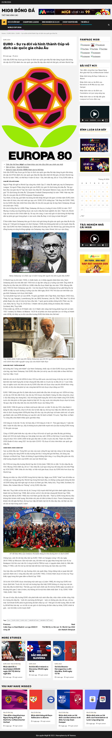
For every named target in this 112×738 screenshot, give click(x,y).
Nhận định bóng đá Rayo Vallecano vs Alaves (41, 716)
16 (107, 196)
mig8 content (18, 677)
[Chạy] (83, 120)
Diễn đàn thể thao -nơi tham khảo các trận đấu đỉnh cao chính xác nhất (34, 164)
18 (86, 201)
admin (16, 56)
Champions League (31, 22)
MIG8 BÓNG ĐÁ (18, 10)
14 (99, 196)
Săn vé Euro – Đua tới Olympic (17, 167)
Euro (9, 620)
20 (95, 201)
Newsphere (60, 735)
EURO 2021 (24, 620)
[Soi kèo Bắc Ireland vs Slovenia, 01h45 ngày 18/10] (39, 651)
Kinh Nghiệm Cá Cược (51, 22)
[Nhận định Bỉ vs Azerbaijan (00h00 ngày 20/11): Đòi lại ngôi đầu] (13, 651)
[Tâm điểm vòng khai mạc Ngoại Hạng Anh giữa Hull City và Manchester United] (14, 699)
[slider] (93, 120)
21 (99, 201)
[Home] (4, 22)
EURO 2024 (6, 40)
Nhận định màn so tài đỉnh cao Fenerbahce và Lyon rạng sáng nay (97, 717)
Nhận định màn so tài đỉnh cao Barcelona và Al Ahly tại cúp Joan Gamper (92, 84)
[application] (94, 114)
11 (86, 196)
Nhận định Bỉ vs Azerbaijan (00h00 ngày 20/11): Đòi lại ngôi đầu (11, 670)
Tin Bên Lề (85, 22)
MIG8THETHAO (34, 620)
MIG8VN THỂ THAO (46, 620)
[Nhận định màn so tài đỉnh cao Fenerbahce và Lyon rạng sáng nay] (97, 699)
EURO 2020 (15, 620)
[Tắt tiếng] (103, 120)
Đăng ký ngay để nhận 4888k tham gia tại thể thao (25, 170)
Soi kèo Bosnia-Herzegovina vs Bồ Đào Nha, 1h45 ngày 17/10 (63, 670)
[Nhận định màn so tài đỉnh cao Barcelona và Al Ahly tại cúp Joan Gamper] (70, 699)
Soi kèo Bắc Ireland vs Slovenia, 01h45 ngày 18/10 (38, 669)
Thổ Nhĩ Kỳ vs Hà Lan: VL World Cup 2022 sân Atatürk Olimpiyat (58, 627)
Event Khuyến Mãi (70, 22)
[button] (94, 114)
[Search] (108, 25)
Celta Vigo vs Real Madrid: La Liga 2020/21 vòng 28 (20, 627)
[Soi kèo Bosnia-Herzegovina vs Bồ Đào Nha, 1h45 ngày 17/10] (65, 651)
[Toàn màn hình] (106, 120)
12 (90, 196)
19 (90, 201)
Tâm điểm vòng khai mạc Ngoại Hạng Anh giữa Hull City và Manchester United (14, 718)
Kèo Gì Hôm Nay (14, 22)
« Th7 (82, 216)
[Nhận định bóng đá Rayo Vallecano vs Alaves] (42, 699)
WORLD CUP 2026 (14, 27)
